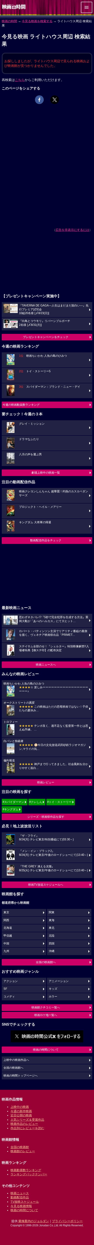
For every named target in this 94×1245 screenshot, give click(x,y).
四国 (51, 943)
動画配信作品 (19, 1197)
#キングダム (10, 809)
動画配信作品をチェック (45, 540)
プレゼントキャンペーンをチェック (45, 337)
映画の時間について (46, 1049)
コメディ (9, 996)
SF (5, 988)
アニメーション (59, 981)
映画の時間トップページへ (20, 1075)
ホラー (53, 996)
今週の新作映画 (21, 1111)
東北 (51, 927)
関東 (51, 912)
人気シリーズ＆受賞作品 (27, 1119)
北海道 (7, 927)
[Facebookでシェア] (39, 99)
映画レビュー (45, 782)
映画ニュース (19, 1193)
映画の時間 (9, 21)
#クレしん (35, 802)
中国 (6, 943)
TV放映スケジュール (24, 1201)
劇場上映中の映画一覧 (45, 472)
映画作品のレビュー (24, 1124)
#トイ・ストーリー (59, 802)
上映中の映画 (19, 1107)
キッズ (53, 988)
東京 (6, 912)
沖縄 (51, 951)
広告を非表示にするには (72, 230)
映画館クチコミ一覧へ (45, 1007)
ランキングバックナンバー (28, 1174)
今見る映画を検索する (37, 21)
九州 (6, 951)
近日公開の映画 (21, 1115)
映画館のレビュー (22, 1151)
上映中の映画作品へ (16, 1060)
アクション (10, 981)
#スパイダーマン (13, 802)
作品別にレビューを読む (27, 1128)
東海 (51, 920)
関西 (6, 920)
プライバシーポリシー (67, 1221)
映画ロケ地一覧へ (45, 1015)
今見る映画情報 (21, 1206)
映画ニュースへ (46, 664)
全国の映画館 (19, 1147)
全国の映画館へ (46, 962)
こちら (20, 80)
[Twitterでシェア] (54, 99)
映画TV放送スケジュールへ (45, 884)
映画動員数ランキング (25, 1170)
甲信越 (7, 935)
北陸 (51, 935)
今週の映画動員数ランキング (21, 404)
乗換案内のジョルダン (33, 1221)
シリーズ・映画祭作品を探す (45, 816)
